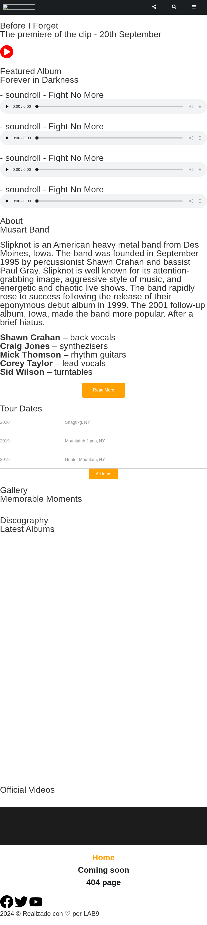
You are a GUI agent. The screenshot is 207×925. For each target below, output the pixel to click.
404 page (103, 882)
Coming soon (103, 869)
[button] (174, 7)
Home (103, 857)
